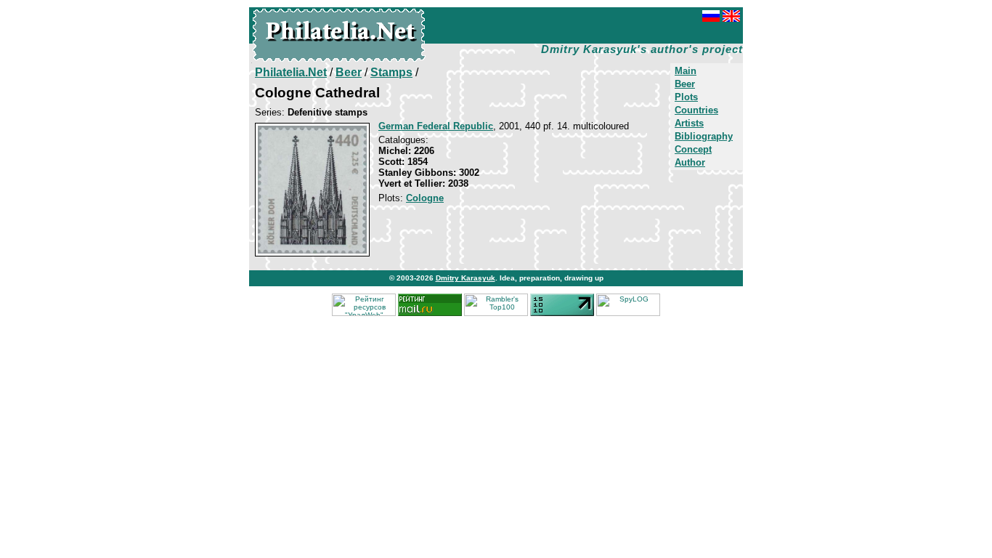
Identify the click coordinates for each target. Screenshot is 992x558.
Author (690, 162)
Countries (696, 110)
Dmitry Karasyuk (465, 278)
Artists (689, 123)
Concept (693, 149)
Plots (686, 97)
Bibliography (704, 136)
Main (685, 70)
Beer (685, 83)
